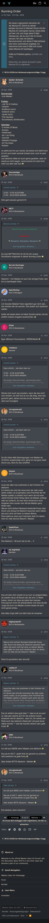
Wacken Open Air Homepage (13, 875)
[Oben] (26, 916)
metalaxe (13, 348)
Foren (3, 880)
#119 (46, 745)
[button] (4, 3)
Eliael (11, 325)
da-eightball (14, 550)
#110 (46, 300)
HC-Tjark (7, 15)
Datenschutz (35, 911)
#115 (46, 537)
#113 (46, 420)
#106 (46, 90)
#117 (46, 632)
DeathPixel (13, 527)
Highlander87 (15, 622)
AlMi (11, 735)
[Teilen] (41, 90)
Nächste (35, 818)
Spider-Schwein (16, 80)
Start (22, 916)
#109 (46, 275)
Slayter (12, 471)
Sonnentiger (14, 172)
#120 (46, 780)
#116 (46, 560)
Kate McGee (14, 290)
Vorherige (14, 818)
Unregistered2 (15, 409)
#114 (46, 481)
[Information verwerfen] (43, 23)
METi (11, 208)
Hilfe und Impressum (10, 916)
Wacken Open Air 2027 (11, 907)
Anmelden (5, 895)
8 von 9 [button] (25, 818)
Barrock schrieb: (10, 224)
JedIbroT (13, 668)
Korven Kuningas (16, 265)
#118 (46, 678)
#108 (46, 219)
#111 (46, 336)
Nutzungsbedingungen (19, 911)
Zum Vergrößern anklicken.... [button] (24, 246)
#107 (46, 182)
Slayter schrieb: (10, 637)
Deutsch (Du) (31, 907)
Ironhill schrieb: (10, 187)
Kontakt (4, 884)
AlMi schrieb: (9, 785)
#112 (46, 358)
